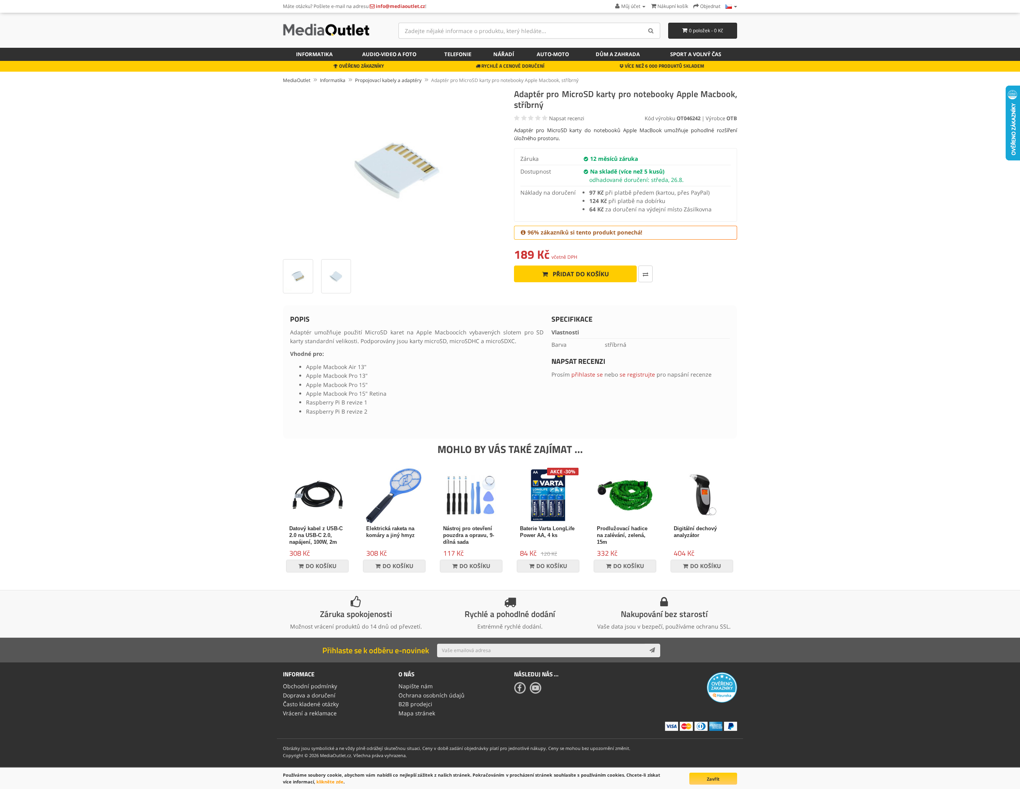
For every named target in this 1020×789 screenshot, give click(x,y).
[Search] (651, 31)
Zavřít (713, 779)
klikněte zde (329, 782)
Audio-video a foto (389, 54)
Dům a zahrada (618, 54)
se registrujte (637, 374)
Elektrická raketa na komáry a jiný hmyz (390, 531)
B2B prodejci (415, 704)
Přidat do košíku (580, 274)
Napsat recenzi (566, 118)
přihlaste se (587, 374)
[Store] (731, 6)
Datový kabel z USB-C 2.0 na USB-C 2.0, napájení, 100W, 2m (316, 535)
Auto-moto (553, 54)
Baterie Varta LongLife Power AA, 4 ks (547, 531)
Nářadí (503, 54)
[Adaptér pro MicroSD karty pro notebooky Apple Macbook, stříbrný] (394, 170)
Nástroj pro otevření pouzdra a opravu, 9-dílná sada (468, 535)
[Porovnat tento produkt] (645, 274)
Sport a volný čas (695, 54)
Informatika (314, 54)
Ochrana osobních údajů (431, 695)
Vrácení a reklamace (310, 713)
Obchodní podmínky (310, 686)
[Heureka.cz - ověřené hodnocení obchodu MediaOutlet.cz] (722, 687)
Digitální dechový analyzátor (695, 531)
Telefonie (457, 54)
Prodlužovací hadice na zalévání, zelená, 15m (622, 535)
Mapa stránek (416, 713)
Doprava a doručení (309, 695)
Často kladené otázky (311, 704)
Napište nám (415, 686)
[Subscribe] (652, 650)
